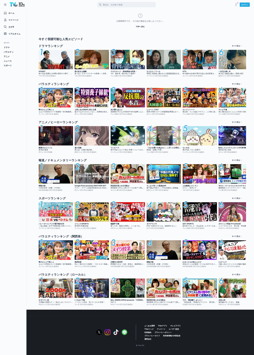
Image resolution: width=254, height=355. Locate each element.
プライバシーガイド (152, 336)
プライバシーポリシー (163, 332)
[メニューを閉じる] (5, 5)
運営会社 (147, 339)
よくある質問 (149, 326)
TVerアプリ (162, 326)
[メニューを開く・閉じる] (236, 5)
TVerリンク (149, 329)
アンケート (161, 329)
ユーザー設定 (174, 329)
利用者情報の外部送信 (171, 336)
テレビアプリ (175, 326)
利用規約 (147, 332)
